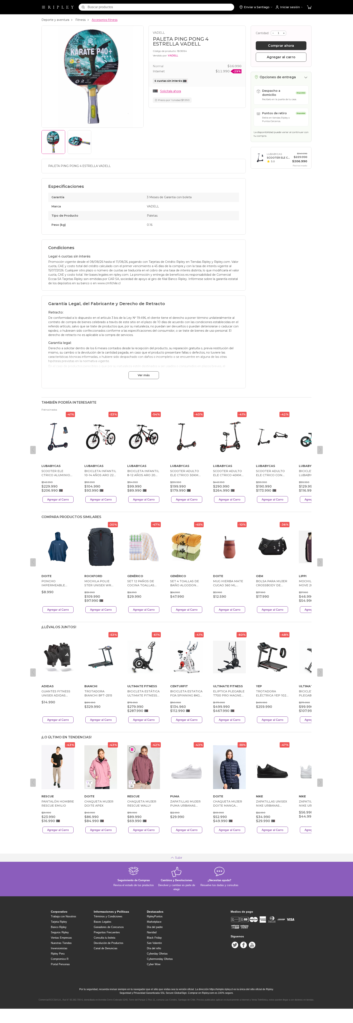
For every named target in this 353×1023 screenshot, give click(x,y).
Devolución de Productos (108, 943)
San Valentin (154, 943)
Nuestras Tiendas (61, 943)
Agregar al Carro (58, 499)
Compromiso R (59, 958)
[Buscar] (83, 7)
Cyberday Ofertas (157, 953)
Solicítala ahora (170, 91)
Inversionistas (59, 948)
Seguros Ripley (60, 932)
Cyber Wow (153, 964)
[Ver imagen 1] (53, 142)
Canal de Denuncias (105, 948)
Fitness (80, 20)
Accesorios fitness (104, 20)
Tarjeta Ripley (59, 921)
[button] (309, 7)
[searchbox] (161, 7)
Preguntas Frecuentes (107, 932)
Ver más (144, 375)
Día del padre (155, 927)
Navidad (151, 932)
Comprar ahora (281, 46)
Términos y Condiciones (108, 916)
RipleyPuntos (155, 916)
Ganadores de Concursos (109, 927)
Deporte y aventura (55, 20)
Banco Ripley (59, 927)
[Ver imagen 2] (79, 142)
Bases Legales (102, 921)
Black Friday (154, 937)
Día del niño (154, 948)
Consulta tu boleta (104, 937)
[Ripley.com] (61, 7)
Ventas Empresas (61, 937)
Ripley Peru (58, 953)
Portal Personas (60, 964)
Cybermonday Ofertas (160, 958)
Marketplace (154, 921)
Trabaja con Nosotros (63, 916)
